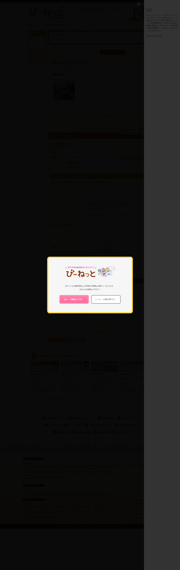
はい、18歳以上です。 (74, 299)
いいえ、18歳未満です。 (106, 299)
